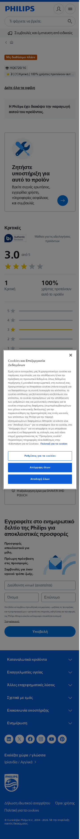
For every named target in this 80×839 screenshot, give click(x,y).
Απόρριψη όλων (38, 467)
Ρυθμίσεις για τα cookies (38, 456)
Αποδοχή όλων (38, 479)
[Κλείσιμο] (68, 355)
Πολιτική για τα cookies (52, 443)
